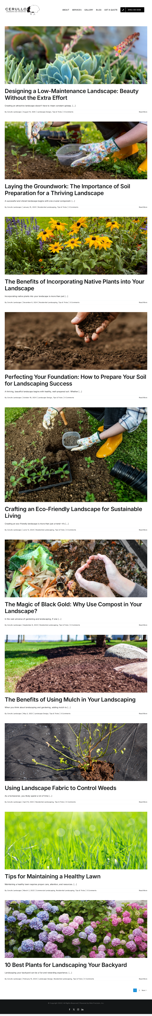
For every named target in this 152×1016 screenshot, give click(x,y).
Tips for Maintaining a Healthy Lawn (52, 876)
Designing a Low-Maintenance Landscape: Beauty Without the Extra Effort (72, 94)
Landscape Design (44, 112)
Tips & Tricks (57, 112)
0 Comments (68, 112)
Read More (143, 112)
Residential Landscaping (47, 207)
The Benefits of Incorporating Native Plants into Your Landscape (74, 285)
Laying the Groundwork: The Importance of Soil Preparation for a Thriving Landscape (67, 190)
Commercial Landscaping (45, 890)
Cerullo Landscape (14, 112)
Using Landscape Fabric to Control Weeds (60, 787)
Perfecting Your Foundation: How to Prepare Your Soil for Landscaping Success (75, 380)
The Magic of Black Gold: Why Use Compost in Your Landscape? (73, 608)
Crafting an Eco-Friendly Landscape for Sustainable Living (73, 512)
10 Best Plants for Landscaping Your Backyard (66, 964)
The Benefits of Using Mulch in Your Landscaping (70, 699)
